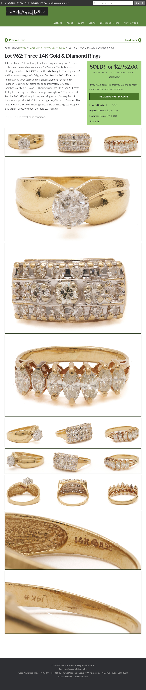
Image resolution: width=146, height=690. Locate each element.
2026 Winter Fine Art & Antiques (47, 47)
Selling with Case (114, 96)
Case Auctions (27, 11)
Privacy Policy (65, 676)
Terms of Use (81, 676)
